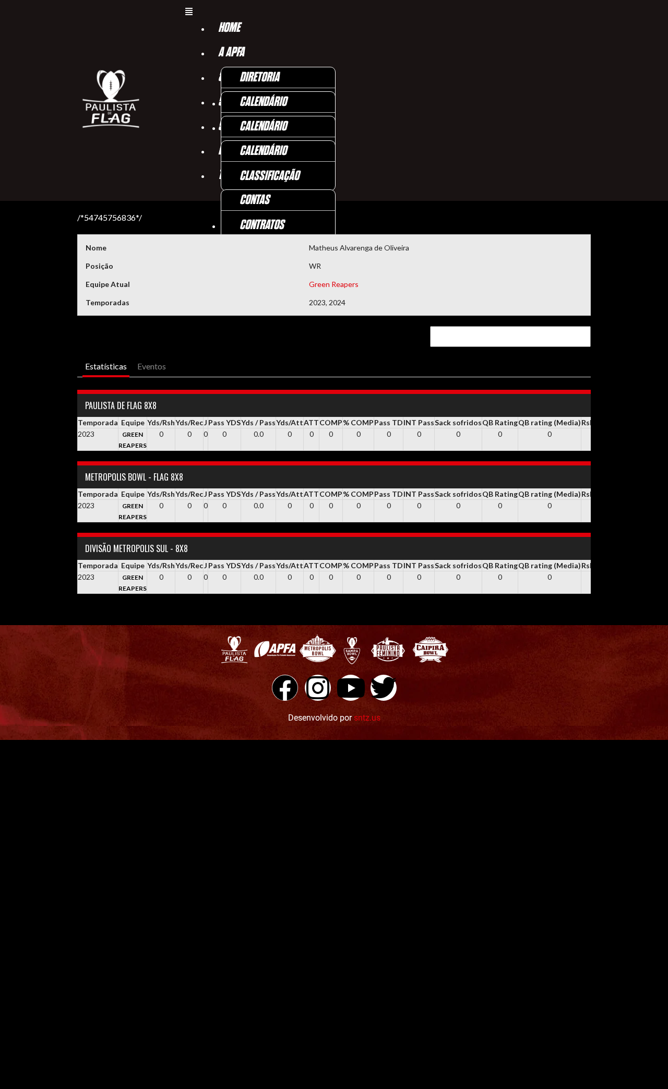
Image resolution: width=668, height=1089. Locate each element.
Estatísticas (106, 366)
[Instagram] (318, 688)
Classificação (269, 176)
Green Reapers (334, 284)
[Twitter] (384, 688)
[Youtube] (351, 688)
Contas (254, 200)
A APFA (231, 52)
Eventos (151, 366)
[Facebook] (285, 688)
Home (229, 28)
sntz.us (367, 718)
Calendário (263, 102)
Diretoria (259, 77)
